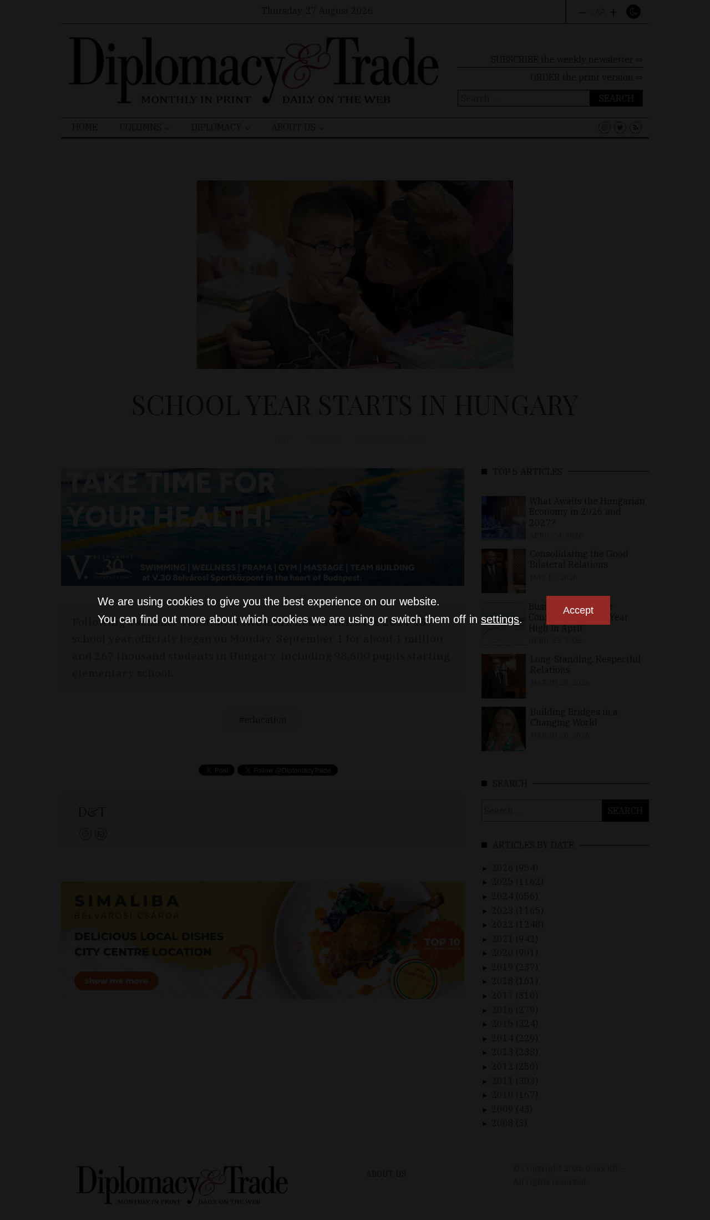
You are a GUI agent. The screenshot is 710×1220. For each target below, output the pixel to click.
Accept (578, 610)
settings (500, 619)
